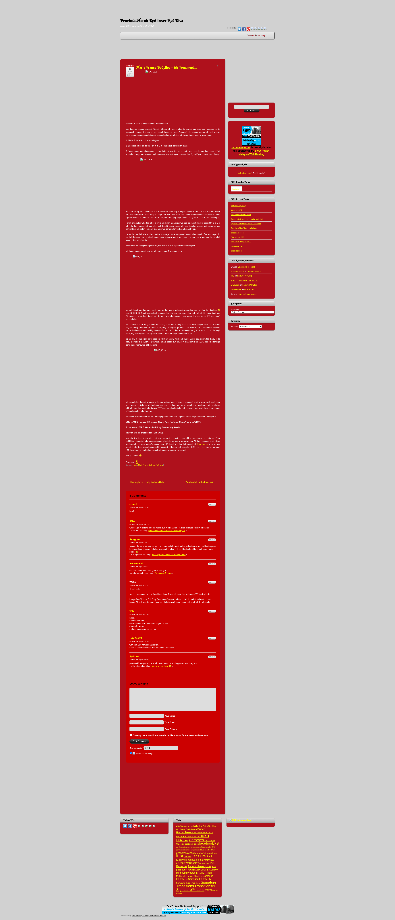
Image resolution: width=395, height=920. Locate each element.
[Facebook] (244, 29)
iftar (179, 856)
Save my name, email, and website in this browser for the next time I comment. (171, 735)
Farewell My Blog (238, 206)
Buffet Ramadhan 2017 (201, 832)
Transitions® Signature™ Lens (195, 888)
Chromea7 (197, 840)
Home (271, 35)
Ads (135, 465)
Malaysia (181, 859)
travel (208, 889)
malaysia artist (195, 859)
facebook (206, 843)
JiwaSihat (235, 285)
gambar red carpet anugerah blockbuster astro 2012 (195, 847)
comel (133, 504)
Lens (195, 856)
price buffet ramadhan (187, 870)
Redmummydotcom (187, 872)
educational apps (190, 844)
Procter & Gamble (208, 869)
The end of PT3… (238, 237)
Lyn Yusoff (135, 638)
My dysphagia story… (248, 294)
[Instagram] (255, 29)
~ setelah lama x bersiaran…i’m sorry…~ (166, 530)
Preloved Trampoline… (241, 242)
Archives (234, 327)
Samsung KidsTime (185, 883)
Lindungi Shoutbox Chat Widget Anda (168, 554)
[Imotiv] (262, 29)
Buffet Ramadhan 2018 (187, 836)
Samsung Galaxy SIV (200, 879)
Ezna (233, 280)
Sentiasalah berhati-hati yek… (200, 482)
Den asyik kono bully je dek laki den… (148, 482)
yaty (131, 611)
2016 (179, 825)
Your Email (169, 722)
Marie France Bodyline (146, 465)
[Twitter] (239, 29)
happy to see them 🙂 (161, 666)
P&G (212, 863)
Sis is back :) (236, 251)
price (214, 866)
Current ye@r (136, 748)
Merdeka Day (204, 863)
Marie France (202, 444)
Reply (212, 504)
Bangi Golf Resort (188, 829)
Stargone (134, 539)
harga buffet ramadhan (205, 853)
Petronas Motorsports (199, 866)
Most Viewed (236, 189)
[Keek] (259, 29)
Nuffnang (159, 465)
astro (198, 825)
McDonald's (192, 863)
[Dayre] (265, 29)
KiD (232, 276)
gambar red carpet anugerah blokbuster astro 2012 (195, 850)
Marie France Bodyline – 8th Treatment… (166, 67)
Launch (187, 857)
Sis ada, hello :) (237, 233)
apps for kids (188, 826)
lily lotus (134, 656)
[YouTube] (252, 29)
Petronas (181, 866)
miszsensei (136, 563)
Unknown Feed (244, 820)
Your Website (170, 729)
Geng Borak (236, 289)
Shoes (197, 883)
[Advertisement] (197, 7)
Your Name (169, 716)
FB (216, 843)
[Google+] (248, 29)
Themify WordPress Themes (154, 915)
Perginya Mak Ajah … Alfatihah (244, 228)
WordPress (136, 915)
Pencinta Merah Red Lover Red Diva (151, 20)
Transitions (185, 886)
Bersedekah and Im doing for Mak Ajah (247, 219)
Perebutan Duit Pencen (241, 215)
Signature (208, 882)
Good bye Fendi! (238, 246)
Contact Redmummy (256, 35)
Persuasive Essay (162, 573)
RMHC (201, 873)
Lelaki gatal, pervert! (246, 267)
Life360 (206, 856)
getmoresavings (185, 853)
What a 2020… (237, 210)
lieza (132, 521)
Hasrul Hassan (237, 271)
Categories (235, 309)
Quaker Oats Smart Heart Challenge (246, 224)
